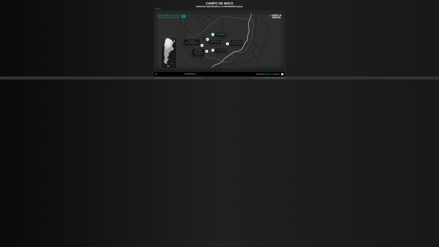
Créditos (157, 9)
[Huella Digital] (275, 16)
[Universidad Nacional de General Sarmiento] (171, 16)
